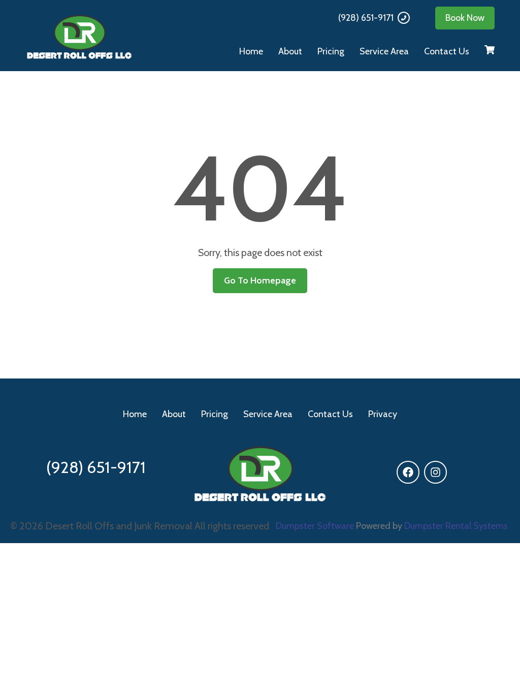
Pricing (330, 51)
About (290, 51)
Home (251, 51)
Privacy (382, 414)
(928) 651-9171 (366, 17)
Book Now (464, 17)
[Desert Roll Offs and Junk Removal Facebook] (408, 472)
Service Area (384, 51)
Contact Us (446, 51)
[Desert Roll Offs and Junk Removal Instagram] (435, 472)
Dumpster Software (315, 525)
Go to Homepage (260, 280)
